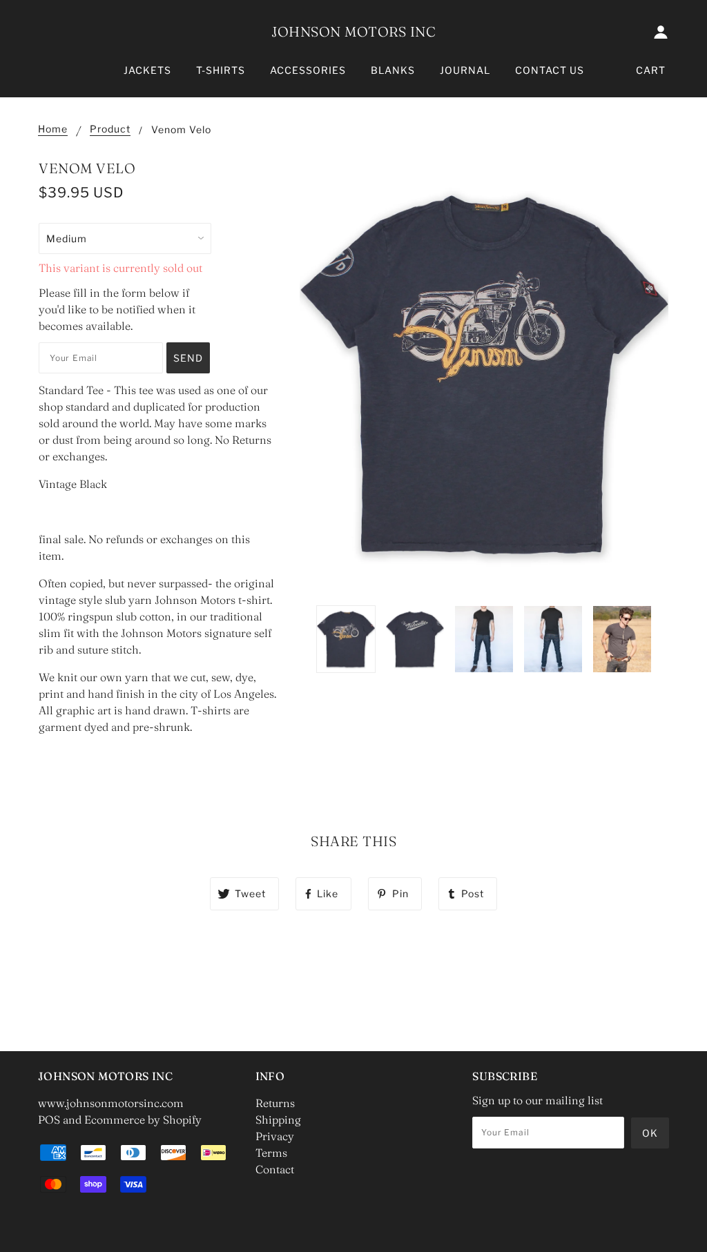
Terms (271, 1153)
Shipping (278, 1119)
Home (53, 129)
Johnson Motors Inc (353, 31)
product (110, 129)
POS (49, 1119)
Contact (274, 1169)
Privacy (274, 1136)
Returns (275, 1103)
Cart (651, 70)
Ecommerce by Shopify (143, 1119)
